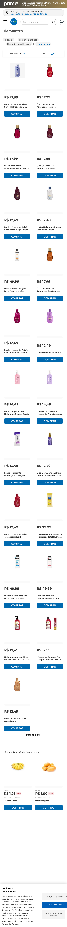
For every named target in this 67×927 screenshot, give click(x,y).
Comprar (17, 114)
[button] (5, 22)
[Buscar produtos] (53, 22)
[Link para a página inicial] (8, 39)
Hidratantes (43, 44)
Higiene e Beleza (28, 39)
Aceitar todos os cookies (53, 914)
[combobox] (38, 22)
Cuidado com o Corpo (19, 44)
